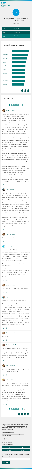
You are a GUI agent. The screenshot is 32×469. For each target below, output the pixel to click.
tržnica (4, 69)
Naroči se (5, 462)
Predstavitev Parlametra (8, 432)
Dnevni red (16, 28)
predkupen (5, 73)
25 (22, 105)
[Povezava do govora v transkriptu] (3, 185)
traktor (4, 51)
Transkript (16, 36)
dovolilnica (5, 58)
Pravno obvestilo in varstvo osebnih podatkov (13, 434)
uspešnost (5, 80)
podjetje (5, 84)
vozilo (4, 62)
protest (4, 77)
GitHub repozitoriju (7, 429)
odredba (5, 65)
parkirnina (5, 54)
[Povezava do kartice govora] (6, 185)
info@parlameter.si (6, 438)
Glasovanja (17, 32)
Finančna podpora (6, 435)
